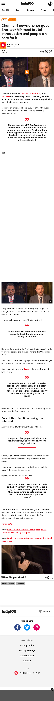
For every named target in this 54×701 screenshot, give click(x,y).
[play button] (27, 72)
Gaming (30, 10)
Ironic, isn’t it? (8, 524)
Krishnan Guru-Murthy (30, 93)
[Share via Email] (50, 51)
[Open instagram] (36, 627)
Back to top (47, 611)
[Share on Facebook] (42, 51)
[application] (27, 559)
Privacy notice (27, 645)
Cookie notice (27, 655)
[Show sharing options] (50, 301)
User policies (27, 640)
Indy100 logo (27, 4)
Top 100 (5, 10)
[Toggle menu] (4, 4)
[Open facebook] (17, 627)
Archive (27, 660)
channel (12, 20)
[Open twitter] (27, 627)
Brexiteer (6, 96)
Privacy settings (27, 650)
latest (11, 584)
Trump (44, 10)
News (18, 10)
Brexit (27, 369)
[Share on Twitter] (46, 51)
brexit (4, 584)
